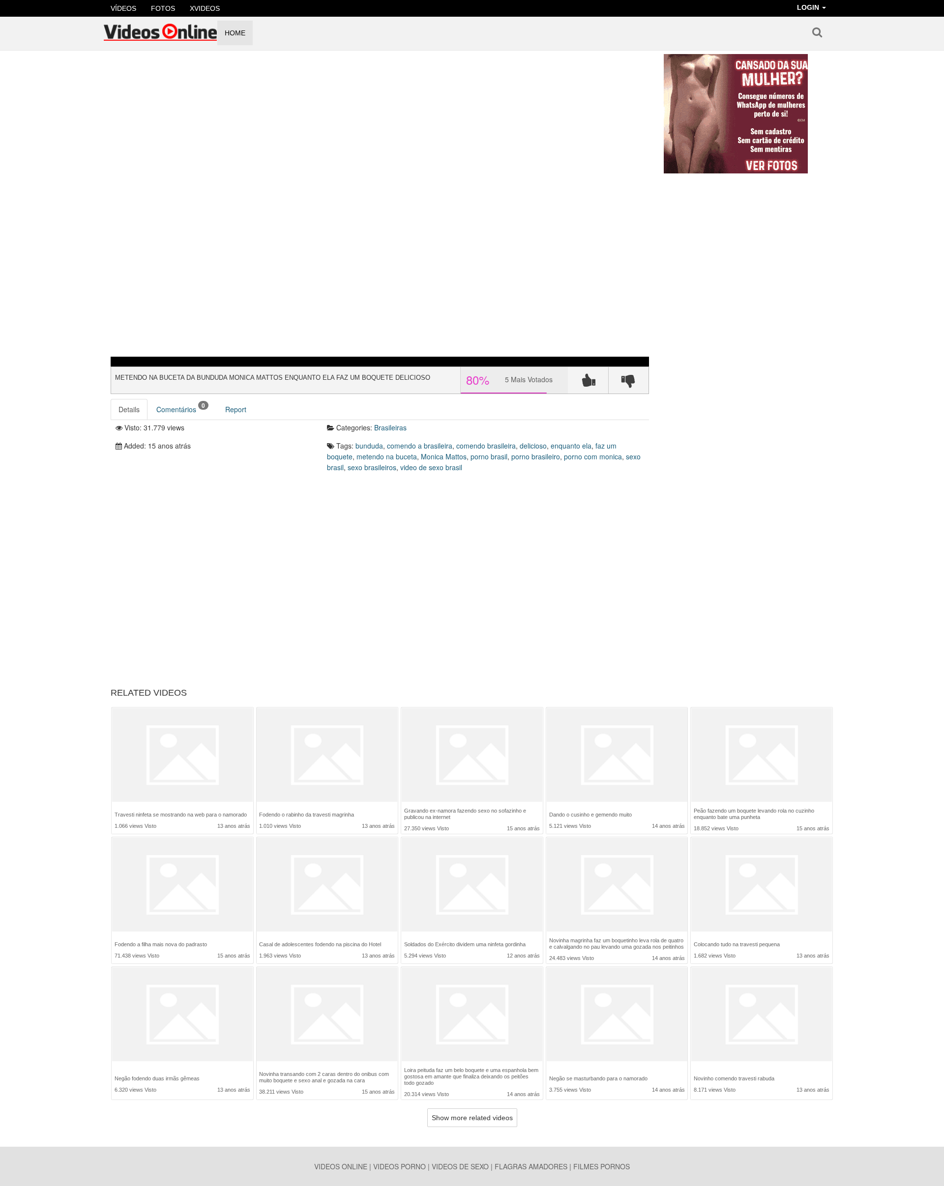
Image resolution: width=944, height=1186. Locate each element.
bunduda (369, 446)
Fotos (163, 8)
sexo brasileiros (372, 467)
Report (235, 409)
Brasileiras (390, 427)
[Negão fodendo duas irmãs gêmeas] (182, 1016)
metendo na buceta (386, 456)
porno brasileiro (535, 456)
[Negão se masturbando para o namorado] (617, 1016)
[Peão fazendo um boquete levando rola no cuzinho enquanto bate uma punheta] (761, 755)
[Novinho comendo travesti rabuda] (761, 1016)
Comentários (180, 407)
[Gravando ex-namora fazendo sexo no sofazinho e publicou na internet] (472, 755)
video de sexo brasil (431, 467)
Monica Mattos (444, 456)
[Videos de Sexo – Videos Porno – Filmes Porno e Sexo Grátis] (160, 29)
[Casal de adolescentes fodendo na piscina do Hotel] (327, 885)
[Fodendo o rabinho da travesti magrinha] (327, 756)
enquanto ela (571, 446)
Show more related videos (472, 1118)
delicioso (533, 446)
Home (235, 33)
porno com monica (593, 456)
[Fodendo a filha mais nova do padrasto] (182, 885)
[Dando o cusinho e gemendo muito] (617, 756)
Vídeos (123, 8)
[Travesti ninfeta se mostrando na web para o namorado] (182, 756)
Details (129, 409)
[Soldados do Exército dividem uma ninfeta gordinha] (472, 885)
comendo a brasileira (419, 446)
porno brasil (489, 456)
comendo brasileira (486, 446)
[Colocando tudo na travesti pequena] (761, 885)
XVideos (205, 8)
